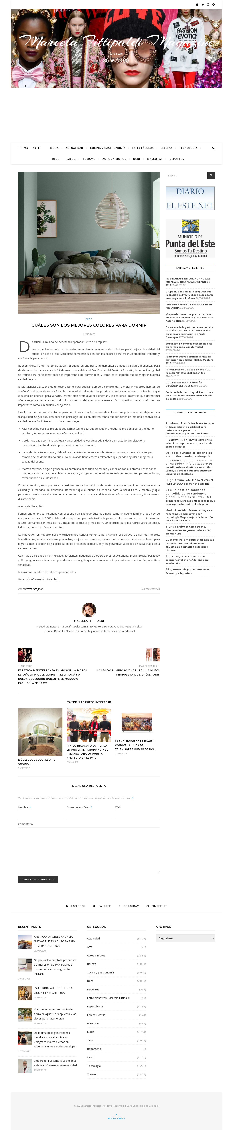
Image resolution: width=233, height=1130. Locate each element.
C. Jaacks (154, 1105)
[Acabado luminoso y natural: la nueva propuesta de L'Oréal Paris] (153, 655)
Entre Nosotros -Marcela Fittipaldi (108, 998)
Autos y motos (114, 159)
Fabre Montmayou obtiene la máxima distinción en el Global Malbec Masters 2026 (189, 360)
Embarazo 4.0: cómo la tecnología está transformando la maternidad (189, 345)
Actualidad (74, 148)
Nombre (24, 807)
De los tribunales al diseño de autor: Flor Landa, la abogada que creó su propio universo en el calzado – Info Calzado (189, 458)
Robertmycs (175, 556)
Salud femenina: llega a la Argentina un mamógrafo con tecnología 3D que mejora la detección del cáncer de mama (189, 515)
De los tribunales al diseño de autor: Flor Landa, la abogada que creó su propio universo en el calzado (189, 468)
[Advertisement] (116, 115)
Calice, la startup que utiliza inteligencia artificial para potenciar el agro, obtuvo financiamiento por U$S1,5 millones (190, 428)
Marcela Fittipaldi (33, 589)
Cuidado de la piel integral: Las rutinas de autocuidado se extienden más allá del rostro (189, 395)
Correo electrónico (79, 807)
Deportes (176, 159)
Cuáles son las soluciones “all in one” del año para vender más (187, 560)
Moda (54, 148)
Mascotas (155, 159)
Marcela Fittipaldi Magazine (116, 41)
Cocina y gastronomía (107, 148)
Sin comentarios (150, 589)
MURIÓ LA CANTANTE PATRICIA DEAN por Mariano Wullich (189, 481)
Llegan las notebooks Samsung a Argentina (187, 571)
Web (118, 807)
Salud (71, 159)
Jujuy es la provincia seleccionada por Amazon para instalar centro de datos (190, 443)
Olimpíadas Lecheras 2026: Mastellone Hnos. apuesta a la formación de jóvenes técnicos (190, 545)
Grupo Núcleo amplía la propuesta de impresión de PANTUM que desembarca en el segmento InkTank (190, 295)
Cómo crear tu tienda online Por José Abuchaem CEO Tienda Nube (188, 530)
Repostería (94, 1049)
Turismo (89, 159)
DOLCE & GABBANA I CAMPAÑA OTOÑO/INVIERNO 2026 (184, 384)
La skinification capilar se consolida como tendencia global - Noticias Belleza (186, 493)
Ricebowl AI (174, 423)
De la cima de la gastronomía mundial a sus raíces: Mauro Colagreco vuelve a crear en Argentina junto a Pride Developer (189, 332)
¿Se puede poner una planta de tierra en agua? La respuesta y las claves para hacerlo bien (189, 317)
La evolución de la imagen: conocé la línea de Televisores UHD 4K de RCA (135, 745)
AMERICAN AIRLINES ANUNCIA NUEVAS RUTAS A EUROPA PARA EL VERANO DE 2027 (188, 282)
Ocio (136, 159)
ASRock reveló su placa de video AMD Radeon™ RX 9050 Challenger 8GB (188, 371)
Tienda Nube (175, 526)
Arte (36, 148)
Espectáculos (143, 148)
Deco (56, 159)
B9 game (172, 569)
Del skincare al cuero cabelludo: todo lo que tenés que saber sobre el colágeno (190, 500)
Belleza (166, 148)
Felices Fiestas (96, 1015)
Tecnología (188, 148)
